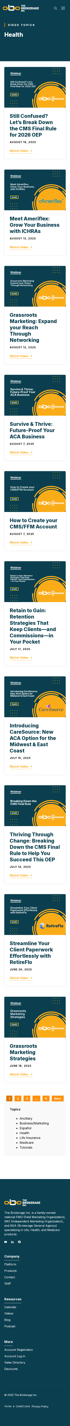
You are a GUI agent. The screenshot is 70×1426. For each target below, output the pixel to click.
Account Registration (18, 1350)
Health (24, 1133)
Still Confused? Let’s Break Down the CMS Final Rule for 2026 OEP (33, 125)
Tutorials (26, 1147)
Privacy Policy (40, 1406)
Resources (12, 1299)
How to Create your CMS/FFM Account (33, 523)
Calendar (10, 1307)
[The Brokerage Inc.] (21, 8)
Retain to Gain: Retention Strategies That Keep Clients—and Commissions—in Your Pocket (33, 626)
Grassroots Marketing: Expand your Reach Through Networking (33, 327)
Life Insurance (30, 1138)
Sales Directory (14, 1362)
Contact (9, 1277)
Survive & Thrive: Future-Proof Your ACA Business (32, 430)
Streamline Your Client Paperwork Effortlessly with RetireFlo (31, 952)
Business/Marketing (34, 1123)
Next (57, 1098)
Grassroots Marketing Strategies (23, 1052)
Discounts (11, 1369)
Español (25, 1128)
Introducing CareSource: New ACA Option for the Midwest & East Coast (33, 738)
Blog (7, 1320)
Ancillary (26, 1118)
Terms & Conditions (17, 1406)
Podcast (9, 1326)
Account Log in (14, 1356)
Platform (10, 1264)
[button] (55, 8)
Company (12, 1256)
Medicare (27, 1142)
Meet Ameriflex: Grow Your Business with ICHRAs (35, 225)
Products (10, 1271)
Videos (8, 1313)
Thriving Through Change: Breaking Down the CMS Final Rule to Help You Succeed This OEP (35, 847)
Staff (7, 1283)
